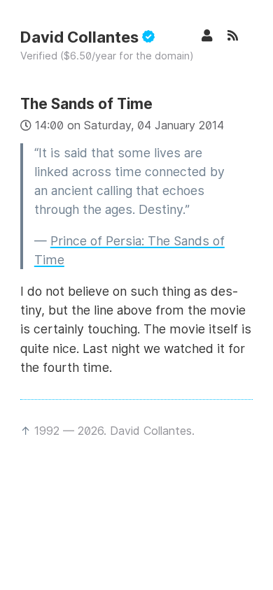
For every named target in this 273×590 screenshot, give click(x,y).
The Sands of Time (86, 104)
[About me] (214, 35)
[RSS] (240, 35)
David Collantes (81, 37)
